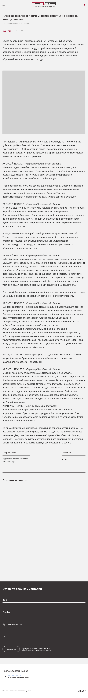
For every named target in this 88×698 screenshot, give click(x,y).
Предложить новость (84, 5)
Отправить (11, 649)
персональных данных (42, 650)
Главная (6, 24)
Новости (14, 24)
